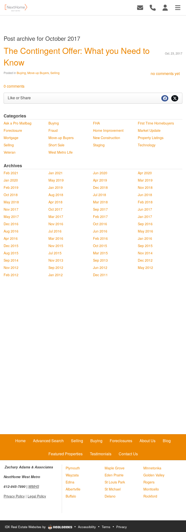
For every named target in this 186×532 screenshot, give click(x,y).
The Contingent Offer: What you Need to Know (77, 56)
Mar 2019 (145, 180)
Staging (99, 144)
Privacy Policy (14, 496)
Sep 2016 (145, 223)
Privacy (121, 526)
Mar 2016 (55, 238)
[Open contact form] (140, 7)
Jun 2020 (100, 172)
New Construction (106, 137)
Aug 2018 (55, 194)
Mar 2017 (55, 216)
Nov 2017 (11, 209)
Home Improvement (108, 130)
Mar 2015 (100, 252)
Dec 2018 (100, 187)
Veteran (10, 152)
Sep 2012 (55, 267)
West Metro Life (60, 152)
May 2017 (11, 216)
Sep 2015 (145, 245)
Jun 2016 (100, 231)
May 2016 (145, 231)
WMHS (33, 486)
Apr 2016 (11, 238)
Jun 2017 (145, 209)
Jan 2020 (11, 180)
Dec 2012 (145, 260)
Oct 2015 (100, 245)
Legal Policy (37, 496)
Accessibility (87, 526)
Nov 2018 (145, 187)
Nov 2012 (11, 267)
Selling (55, 73)
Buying (21, 73)
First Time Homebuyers (156, 123)
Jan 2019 (55, 187)
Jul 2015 (55, 252)
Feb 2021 (11, 172)
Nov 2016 (55, 223)
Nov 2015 (55, 245)
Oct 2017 (55, 209)
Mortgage (11, 137)
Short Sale (56, 144)
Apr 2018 (55, 202)
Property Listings (150, 137)
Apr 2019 (100, 180)
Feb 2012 (11, 274)
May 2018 (11, 202)
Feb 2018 (145, 202)
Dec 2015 (11, 245)
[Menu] (177, 7)
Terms (106, 526)
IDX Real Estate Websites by (26, 526)
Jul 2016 (55, 231)
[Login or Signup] (165, 7)
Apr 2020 (145, 172)
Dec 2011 (100, 274)
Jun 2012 (100, 267)
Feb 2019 (11, 187)
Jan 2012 (55, 274)
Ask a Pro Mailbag (17, 123)
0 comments (14, 86)
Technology (146, 144)
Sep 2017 (100, 209)
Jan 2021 (55, 172)
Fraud (53, 130)
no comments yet (165, 73)
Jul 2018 (99, 194)
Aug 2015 (11, 252)
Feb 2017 (100, 216)
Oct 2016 (100, 223)
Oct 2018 (11, 194)
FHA (96, 123)
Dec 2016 (11, 223)
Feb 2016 (100, 238)
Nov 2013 (55, 260)
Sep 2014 (11, 260)
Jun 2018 (145, 194)
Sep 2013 (100, 260)
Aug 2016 (11, 231)
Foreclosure (13, 130)
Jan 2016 (145, 238)
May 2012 (145, 267)
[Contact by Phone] (153, 7)
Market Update (149, 130)
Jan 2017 (145, 216)
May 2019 (56, 180)
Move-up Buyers (38, 73)
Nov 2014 (145, 252)
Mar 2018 (100, 202)
